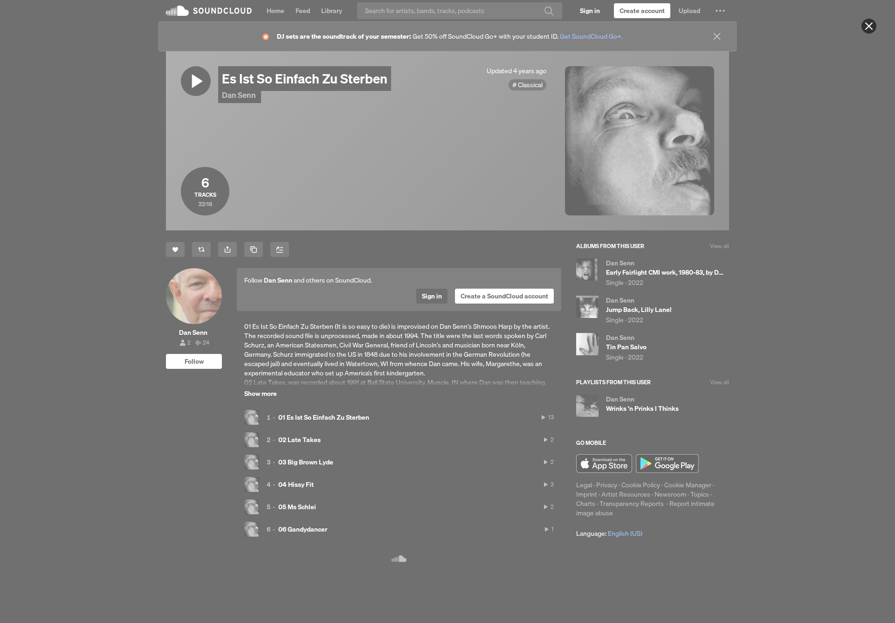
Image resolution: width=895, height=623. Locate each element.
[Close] (868, 26)
